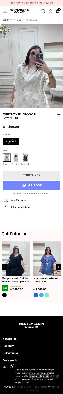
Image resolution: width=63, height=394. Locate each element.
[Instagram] (4, 366)
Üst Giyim (7, 19)
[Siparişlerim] (50, 11)
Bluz (19, 19)
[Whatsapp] (12, 366)
